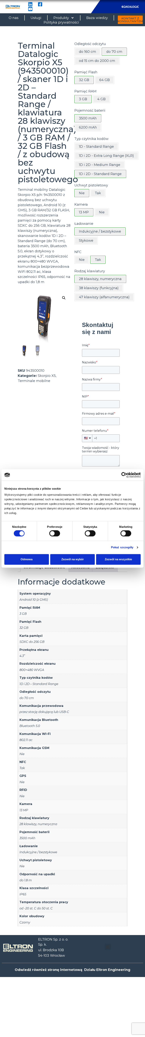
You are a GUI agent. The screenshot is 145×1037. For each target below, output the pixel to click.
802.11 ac (25, 740)
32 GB (23, 628)
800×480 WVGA (31, 670)
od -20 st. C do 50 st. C (36, 908)
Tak (98, 193)
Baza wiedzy (97, 18)
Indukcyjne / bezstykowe (38, 852)
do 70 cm (26, 698)
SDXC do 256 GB (31, 642)
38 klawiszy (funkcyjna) (99, 288)
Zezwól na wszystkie (118, 559)
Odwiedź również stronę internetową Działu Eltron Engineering (72, 970)
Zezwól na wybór (72, 559)
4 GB (101, 99)
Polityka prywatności (61, 22)
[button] (63, 297)
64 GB (104, 80)
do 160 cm (87, 52)
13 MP (23, 810)
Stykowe (86, 240)
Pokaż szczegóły (122, 547)
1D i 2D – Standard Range (38, 684)
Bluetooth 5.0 (29, 726)
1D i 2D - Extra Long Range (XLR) (106, 156)
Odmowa (26, 559)
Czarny (24, 922)
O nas (14, 18)
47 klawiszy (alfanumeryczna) (104, 297)
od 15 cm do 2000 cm (97, 61)
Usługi (36, 18)
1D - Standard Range (96, 146)
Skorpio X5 (47, 376)
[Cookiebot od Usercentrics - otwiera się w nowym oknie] (124, 475)
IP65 (22, 894)
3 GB (23, 614)
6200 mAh (88, 127)
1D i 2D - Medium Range (99, 165)
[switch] (54, 533)
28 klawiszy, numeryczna (38, 824)
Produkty (61, 18)
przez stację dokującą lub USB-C (44, 712)
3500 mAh (27, 838)
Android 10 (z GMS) (33, 599)
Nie (102, 212)
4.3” (22, 656)
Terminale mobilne (34, 381)
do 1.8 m (25, 880)
